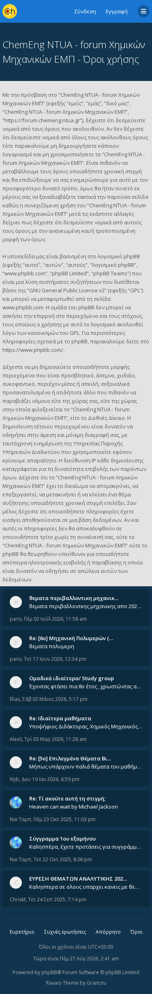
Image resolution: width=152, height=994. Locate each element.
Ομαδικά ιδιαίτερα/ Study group (71, 678)
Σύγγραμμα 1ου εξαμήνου (62, 838)
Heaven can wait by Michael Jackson (73, 806)
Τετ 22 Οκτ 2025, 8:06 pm (63, 859)
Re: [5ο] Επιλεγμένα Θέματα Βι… (70, 758)
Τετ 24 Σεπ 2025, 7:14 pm (57, 899)
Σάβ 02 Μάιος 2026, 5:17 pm (55, 699)
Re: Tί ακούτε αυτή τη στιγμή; (67, 798)
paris (15, 618)
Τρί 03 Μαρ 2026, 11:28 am (55, 739)
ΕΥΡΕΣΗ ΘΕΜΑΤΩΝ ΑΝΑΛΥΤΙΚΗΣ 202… (78, 878)
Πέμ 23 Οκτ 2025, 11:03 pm (65, 819)
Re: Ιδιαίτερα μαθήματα (60, 718)
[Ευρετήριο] (9, 11)
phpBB (49, 972)
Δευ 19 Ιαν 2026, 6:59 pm (50, 779)
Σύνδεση (85, 11)
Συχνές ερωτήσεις (65, 931)
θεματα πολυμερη (51, 646)
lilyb (14, 779)
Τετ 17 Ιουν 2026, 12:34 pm (55, 659)
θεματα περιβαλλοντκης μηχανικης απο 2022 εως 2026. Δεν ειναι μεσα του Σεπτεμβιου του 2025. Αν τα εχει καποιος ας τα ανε (85, 606)
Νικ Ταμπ (20, 819)
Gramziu (96, 982)
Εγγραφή (117, 11)
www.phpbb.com (22, 307)
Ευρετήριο (22, 931)
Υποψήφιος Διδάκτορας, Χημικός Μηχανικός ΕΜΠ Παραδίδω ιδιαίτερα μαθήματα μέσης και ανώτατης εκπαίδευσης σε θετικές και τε (85, 726)
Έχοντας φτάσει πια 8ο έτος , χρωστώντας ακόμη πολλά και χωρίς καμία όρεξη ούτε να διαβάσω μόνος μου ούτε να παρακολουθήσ (85, 686)
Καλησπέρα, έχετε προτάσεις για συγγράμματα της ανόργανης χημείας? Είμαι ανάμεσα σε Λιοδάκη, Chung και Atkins (85, 846)
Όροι (137, 931)
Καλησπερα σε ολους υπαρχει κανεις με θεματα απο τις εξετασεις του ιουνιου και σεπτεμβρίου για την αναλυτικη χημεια (85, 886)
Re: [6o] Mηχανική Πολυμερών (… (71, 638)
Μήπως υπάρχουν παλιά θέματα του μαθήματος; (85, 766)
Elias (15, 699)
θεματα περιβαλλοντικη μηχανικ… (73, 598)
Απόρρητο (108, 931)
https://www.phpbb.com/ (32, 349)
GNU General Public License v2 (67, 290)
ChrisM (18, 899)
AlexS (16, 739)
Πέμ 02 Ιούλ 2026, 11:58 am (55, 618)
